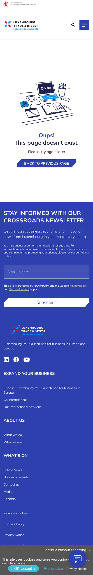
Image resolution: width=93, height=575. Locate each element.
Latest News (13, 470)
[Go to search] (73, 24)
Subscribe (47, 303)
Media (8, 492)
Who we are (13, 442)
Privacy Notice (14, 535)
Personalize (53, 568)
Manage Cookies (16, 513)
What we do (13, 435)
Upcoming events (16, 477)
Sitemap (10, 499)
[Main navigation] (84, 25)
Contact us (11, 484)
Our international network (22, 407)
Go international (15, 400)
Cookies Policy (14, 524)
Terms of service (19, 289)
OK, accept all (25, 568)
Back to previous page (46, 163)
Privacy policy (78, 285)
